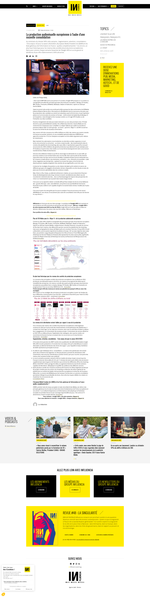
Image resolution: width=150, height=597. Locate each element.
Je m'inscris (108, 490)
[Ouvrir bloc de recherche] (27, 6)
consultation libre (38, 379)
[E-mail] (36, 56)
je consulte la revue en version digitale (88, 539)
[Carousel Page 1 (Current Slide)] (74, 458)
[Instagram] (76, 564)
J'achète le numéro (69, 535)
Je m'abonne (41, 490)
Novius (79, 587)
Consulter (40, 238)
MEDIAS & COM (31, 25)
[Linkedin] (33, 56)
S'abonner (113, 6)
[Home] (75, 8)
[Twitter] (30, 56)
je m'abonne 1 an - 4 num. (84, 535)
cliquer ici (81, 398)
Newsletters (61, 6)
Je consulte (75, 490)
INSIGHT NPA (40, 25)
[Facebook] (27, 56)
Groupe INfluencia (47, 6)
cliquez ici (53, 212)
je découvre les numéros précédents (104, 535)
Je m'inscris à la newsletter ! (108, 91)
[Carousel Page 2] (75, 458)
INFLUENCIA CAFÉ (41, 440)
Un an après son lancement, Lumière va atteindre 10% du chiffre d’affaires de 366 (127, 446)
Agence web (72, 587)
